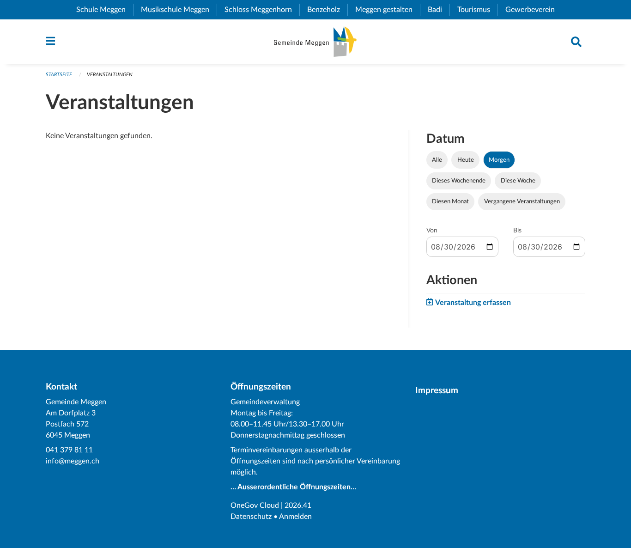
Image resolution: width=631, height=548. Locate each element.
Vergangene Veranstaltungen (522, 201)
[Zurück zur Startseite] (315, 41)
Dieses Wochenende (458, 180)
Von (431, 230)
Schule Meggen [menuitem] (104, 9)
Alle (437, 160)
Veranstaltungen (110, 74)
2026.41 (298, 505)
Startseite (59, 74)
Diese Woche (518, 180)
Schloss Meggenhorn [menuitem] (261, 9)
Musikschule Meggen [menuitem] (179, 9)
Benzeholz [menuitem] (327, 9)
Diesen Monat (450, 201)
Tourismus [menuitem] (477, 9)
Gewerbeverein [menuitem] (533, 9)
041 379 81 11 (69, 450)
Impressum (436, 390)
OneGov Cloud (255, 505)
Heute (465, 160)
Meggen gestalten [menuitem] (387, 9)
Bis (517, 230)
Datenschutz (251, 516)
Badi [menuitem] (438, 9)
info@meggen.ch (72, 461)
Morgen (499, 160)
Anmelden (295, 516)
